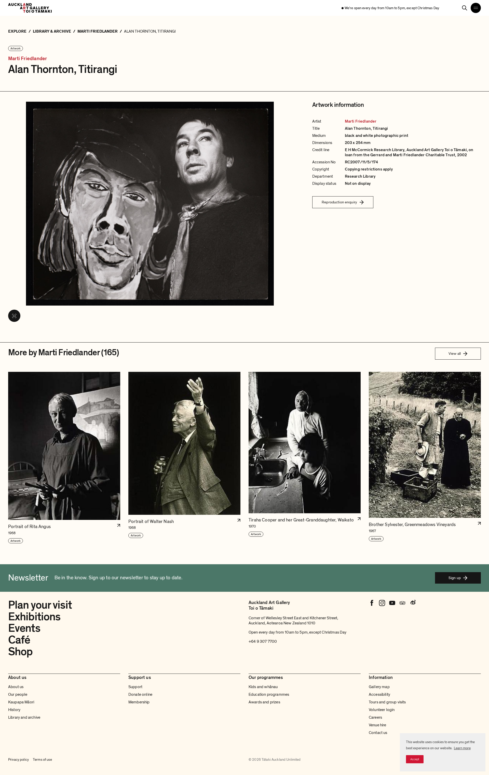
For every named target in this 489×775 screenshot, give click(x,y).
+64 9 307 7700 (263, 641)
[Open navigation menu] (476, 8)
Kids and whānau (263, 687)
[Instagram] (382, 603)
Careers (375, 717)
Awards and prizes (264, 702)
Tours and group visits (387, 702)
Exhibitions (34, 616)
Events (24, 628)
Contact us (378, 732)
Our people (18, 694)
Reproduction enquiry (339, 202)
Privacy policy (18, 759)
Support (135, 687)
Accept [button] (414, 759)
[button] (64, 458)
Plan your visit (40, 605)
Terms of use (42, 759)
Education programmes (269, 694)
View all (455, 353)
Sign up (455, 577)
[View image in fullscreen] (14, 316)
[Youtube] (392, 603)
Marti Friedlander (27, 59)
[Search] (464, 8)
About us (15, 687)
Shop (20, 651)
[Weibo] (413, 603)
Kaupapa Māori (21, 702)
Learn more (462, 748)
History (14, 710)
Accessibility (379, 694)
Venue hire (377, 725)
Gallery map (379, 687)
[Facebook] (372, 603)
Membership (139, 702)
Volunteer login (382, 710)
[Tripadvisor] (402, 603)
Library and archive (24, 717)
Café (19, 640)
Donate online (140, 694)
